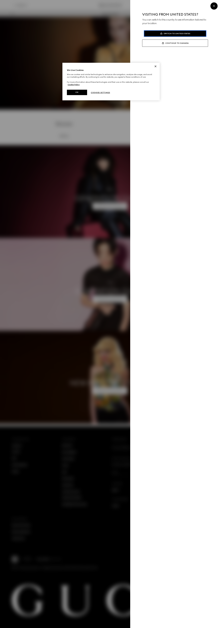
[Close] (214, 6)
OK (76, 92)
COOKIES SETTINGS (100, 93)
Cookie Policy (74, 85)
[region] (111, 81)
